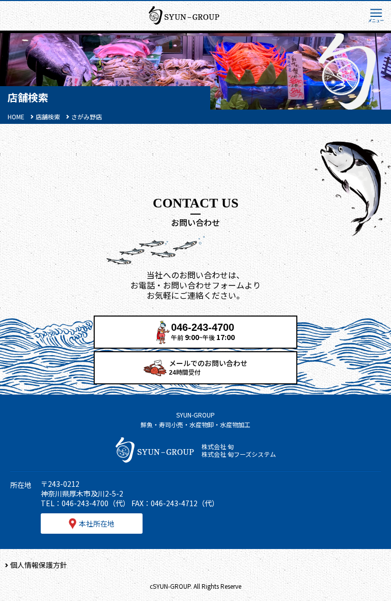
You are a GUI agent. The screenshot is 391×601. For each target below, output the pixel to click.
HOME (16, 116)
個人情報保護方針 (38, 565)
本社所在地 (97, 523)
